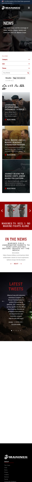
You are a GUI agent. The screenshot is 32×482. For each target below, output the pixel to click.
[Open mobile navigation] (28, 8)
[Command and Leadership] (22, 85)
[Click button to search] (28, 73)
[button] (8, 3)
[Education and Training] (10, 85)
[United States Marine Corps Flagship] (11, 8)
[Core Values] (16, 85)
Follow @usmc (16, 324)
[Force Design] (4, 85)
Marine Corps (16, 457)
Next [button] (16, 264)
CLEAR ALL (10, 80)
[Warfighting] (4, 88)
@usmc (11, 322)
